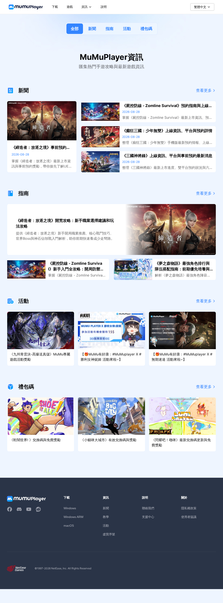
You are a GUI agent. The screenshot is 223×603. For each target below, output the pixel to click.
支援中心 (148, 517)
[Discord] (19, 509)
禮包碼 (146, 28)
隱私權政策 (188, 508)
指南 (109, 28)
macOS (69, 525)
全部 (75, 28)
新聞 (92, 28)
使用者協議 (188, 517)
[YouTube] (28, 509)
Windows (70, 508)
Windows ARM (73, 517)
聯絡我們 (148, 508)
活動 (127, 28)
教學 (106, 517)
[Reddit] (38, 509)
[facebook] (9, 509)
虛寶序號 (109, 534)
